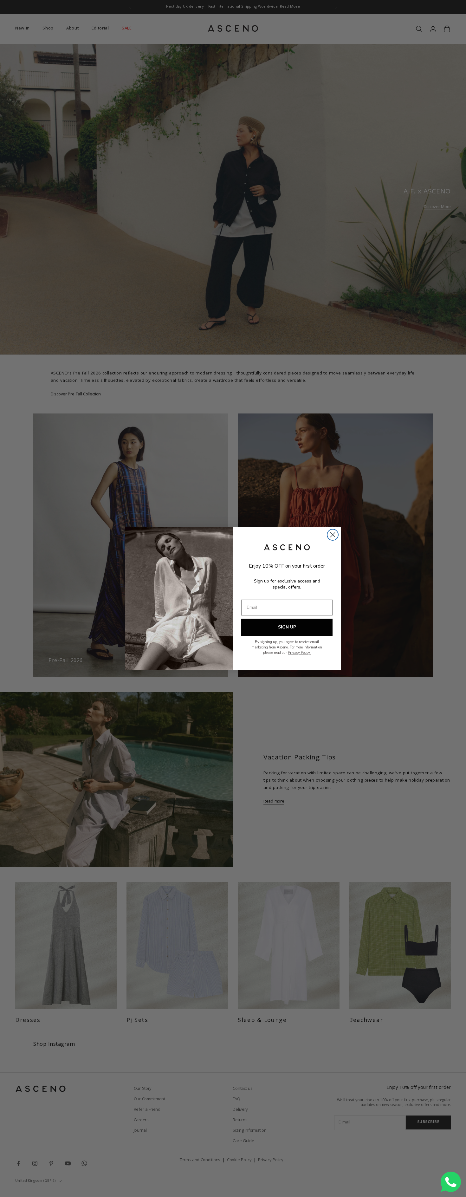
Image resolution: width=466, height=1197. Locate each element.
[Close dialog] (332, 534)
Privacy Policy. (299, 652)
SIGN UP (287, 627)
